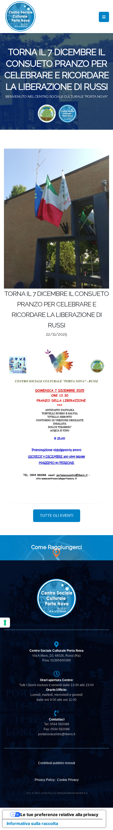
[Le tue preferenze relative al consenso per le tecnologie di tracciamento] (5, 623)
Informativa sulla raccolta (32, 823)
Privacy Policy (45, 779)
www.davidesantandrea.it (72, 792)
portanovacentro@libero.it (56, 734)
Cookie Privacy (68, 779)
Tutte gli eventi (56, 515)
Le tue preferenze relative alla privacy (59, 814)
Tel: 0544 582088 (56, 724)
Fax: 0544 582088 (57, 729)
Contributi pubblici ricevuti (56, 763)
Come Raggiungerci (56, 547)
